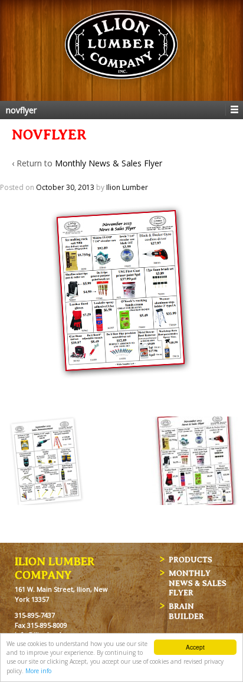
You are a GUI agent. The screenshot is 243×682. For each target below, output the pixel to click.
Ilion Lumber (127, 187)
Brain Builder (186, 611)
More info (38, 671)
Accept (195, 646)
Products (190, 559)
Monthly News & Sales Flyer (108, 163)
